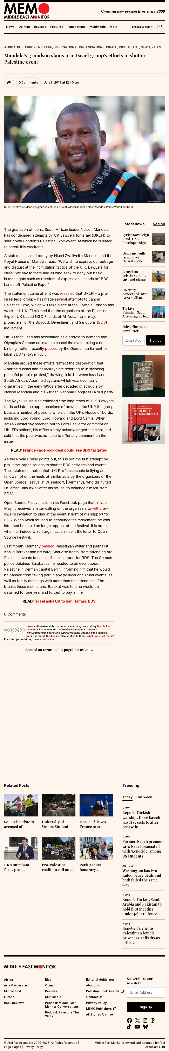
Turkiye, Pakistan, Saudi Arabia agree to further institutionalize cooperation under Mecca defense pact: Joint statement (134, 312)
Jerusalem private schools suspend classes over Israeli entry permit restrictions (134, 276)
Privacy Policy (96, 1003)
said (44, 502)
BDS (20, 47)
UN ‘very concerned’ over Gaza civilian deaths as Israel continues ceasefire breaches (135, 294)
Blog (48, 979)
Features (56, 26)
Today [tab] (127, 797)
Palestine (159, 47)
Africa (9, 47)
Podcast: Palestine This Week (62, 1014)
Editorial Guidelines (100, 979)
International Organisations (79, 47)
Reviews (40, 26)
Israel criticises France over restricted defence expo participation (96, 825)
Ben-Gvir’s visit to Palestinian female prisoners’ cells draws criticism (141, 935)
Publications (76, 26)
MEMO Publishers (99, 1008)
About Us (92, 985)
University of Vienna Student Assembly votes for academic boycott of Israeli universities (58, 825)
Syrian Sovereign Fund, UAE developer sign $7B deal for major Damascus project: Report (135, 239)
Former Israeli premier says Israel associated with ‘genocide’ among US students (142, 848)
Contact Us (94, 997)
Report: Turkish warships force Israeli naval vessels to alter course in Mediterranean (141, 820)
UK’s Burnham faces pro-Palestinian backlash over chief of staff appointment (16, 868)
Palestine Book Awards (102, 991)
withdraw (100, 508)
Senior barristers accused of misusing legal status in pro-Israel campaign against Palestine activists (21, 825)
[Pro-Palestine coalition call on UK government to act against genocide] (58, 848)
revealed (67, 293)
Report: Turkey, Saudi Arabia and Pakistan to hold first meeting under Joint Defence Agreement (142, 907)
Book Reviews (14, 1003)
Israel (111, 47)
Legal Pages (12, 1047)
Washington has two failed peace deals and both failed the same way (141, 877)
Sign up (156, 341)
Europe (9, 997)
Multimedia (98, 26)
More (113, 26)
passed (51, 348)
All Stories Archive (99, 1014)
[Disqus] (59, 709)
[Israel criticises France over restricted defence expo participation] (96, 805)
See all (159, 224)
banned (48, 546)
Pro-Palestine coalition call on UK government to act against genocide (58, 868)
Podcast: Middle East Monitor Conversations (62, 1004)
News (10, 26)
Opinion (24, 26)
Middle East (129, 47)
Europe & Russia (38, 47)
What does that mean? (100, 636)
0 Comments (28, 82)
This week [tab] (144, 797)
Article (128, 865)
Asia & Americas (16, 985)
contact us (48, 639)
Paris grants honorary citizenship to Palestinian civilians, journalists (91, 868)
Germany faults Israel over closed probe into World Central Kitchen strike (134, 257)
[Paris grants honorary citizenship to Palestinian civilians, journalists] (96, 848)
